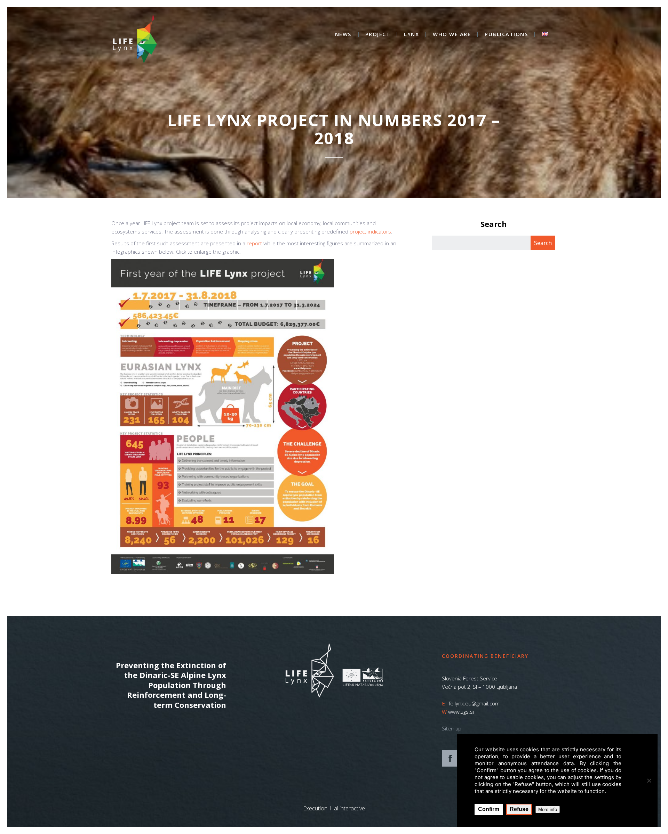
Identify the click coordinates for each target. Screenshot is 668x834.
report (254, 243)
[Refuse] (648, 780)
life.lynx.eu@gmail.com (473, 703)
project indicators (370, 231)
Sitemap (451, 728)
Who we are (452, 35)
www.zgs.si (461, 711)
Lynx (411, 35)
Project (377, 35)
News (343, 35)
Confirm (488, 809)
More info (547, 809)
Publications (506, 35)
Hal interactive (347, 808)
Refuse (519, 809)
